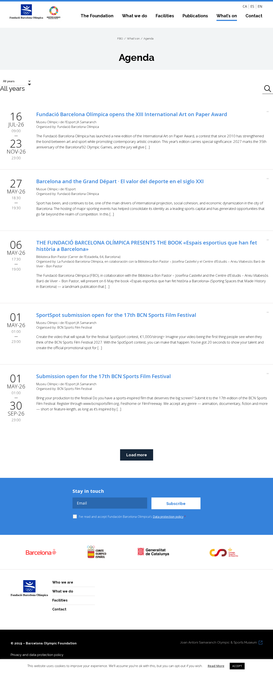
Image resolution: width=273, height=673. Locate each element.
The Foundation (97, 15)
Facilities (165, 15)
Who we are (62, 582)
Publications (195, 15)
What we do (134, 15)
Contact (253, 15)
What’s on (226, 15)
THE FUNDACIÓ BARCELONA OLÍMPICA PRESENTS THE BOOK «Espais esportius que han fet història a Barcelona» (146, 245)
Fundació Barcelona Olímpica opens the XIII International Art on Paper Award (131, 114)
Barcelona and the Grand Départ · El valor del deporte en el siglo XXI (120, 181)
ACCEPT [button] (237, 666)
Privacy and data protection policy (37, 655)
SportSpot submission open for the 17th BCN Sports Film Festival (116, 314)
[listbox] (15, 84)
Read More (216, 666)
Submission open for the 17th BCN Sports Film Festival (103, 376)
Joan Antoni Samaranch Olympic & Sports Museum (218, 642)
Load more (136, 455)
